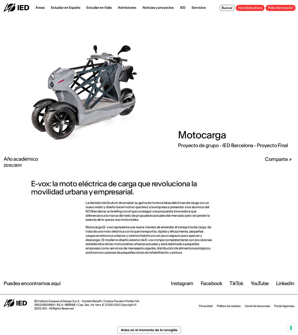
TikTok (236, 283)
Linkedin (285, 283)
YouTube (260, 283)
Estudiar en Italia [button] (99, 7)
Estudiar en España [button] (65, 7)
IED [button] (182, 7)
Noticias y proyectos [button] (158, 7)
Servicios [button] (199, 7)
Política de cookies (228, 306)
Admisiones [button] (127, 7)
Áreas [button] (40, 7)
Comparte (277, 159)
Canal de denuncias (257, 306)
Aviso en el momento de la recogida (149, 330)
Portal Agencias (284, 306)
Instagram (182, 283)
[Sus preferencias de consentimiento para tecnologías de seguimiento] (291, 328)
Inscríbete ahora (250, 8)
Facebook (211, 283)
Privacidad (206, 306)
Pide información (280, 8)
